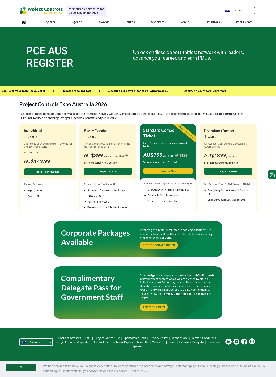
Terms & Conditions (175, 293)
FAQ (87, 338)
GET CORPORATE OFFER (159, 245)
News (172, 342)
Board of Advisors (69, 338)
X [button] (21, 367)
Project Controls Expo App (74, 342)
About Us (142, 342)
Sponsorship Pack (134, 338)
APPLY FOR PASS (154, 307)
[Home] (24, 22)
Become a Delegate (191, 342)
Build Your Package (47, 171)
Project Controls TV (107, 338)
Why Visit (158, 342)
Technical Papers (122, 342)
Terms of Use (179, 338)
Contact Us (101, 342)
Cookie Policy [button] (139, 371)
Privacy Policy (158, 338)
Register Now (108, 171)
